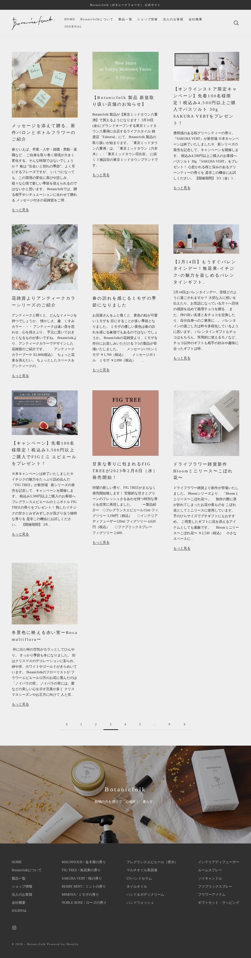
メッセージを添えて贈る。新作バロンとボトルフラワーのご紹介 (44, 132)
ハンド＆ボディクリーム (145, 894)
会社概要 (196, 19)
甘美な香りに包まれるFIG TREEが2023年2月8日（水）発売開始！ (125, 471)
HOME (69, 19)
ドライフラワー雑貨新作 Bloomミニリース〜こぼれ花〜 (203, 471)
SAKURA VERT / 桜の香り (82, 878)
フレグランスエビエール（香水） (152, 862)
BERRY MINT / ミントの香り (84, 886)
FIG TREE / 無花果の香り (81, 870)
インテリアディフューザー (218, 862)
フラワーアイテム (212, 894)
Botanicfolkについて (96, 19)
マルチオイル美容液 (141, 870)
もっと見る (20, 210)
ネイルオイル (136, 886)
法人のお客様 (173, 19)
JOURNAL (73, 26)
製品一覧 (125, 19)
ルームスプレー (210, 870)
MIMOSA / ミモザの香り (80, 894)
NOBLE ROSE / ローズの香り (84, 902)
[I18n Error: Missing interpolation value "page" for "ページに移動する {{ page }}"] (66, 724)
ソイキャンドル (210, 878)
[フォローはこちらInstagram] (14, 927)
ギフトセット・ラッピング (218, 902)
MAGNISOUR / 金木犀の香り (84, 862)
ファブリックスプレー (215, 886)
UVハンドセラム (139, 878)
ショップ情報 (147, 19)
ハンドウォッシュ (140, 902)
